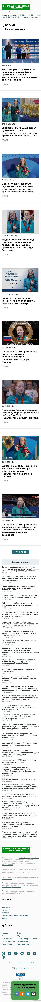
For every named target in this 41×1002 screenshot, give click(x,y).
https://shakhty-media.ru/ (29, 858)
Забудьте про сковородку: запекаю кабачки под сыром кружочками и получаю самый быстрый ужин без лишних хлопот (20, 651)
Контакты (6, 907)
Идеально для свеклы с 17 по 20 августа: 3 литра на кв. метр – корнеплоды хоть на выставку (20, 679)
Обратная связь (23, 944)
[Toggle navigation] (4, 12)
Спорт (5, 84)
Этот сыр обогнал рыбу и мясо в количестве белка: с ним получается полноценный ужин (18, 825)
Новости (5, 933)
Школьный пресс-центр (27, 939)
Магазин (5, 910)
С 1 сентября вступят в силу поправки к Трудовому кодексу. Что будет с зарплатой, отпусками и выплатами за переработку (19, 770)
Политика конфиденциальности (15, 916)
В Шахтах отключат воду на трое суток (19, 779)
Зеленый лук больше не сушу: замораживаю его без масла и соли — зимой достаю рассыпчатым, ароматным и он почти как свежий (20, 805)
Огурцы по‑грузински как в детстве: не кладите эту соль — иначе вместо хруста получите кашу (20, 815)
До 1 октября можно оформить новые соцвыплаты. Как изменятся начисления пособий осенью (19, 736)
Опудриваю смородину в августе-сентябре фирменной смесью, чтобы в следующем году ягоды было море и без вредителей (20, 834)
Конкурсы (6, 913)
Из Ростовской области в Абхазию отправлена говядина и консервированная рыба (20, 605)
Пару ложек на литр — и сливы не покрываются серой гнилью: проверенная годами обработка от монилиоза (20, 624)
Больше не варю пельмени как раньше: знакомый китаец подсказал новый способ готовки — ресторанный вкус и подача (20, 569)
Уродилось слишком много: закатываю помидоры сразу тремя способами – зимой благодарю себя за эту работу (20, 726)
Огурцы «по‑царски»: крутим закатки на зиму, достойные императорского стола (19, 596)
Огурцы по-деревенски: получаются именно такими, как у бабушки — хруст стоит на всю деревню (19, 633)
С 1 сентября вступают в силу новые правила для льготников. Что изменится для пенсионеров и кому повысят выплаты (20, 688)
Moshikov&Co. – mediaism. (26, 963)
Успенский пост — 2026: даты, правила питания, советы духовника (19, 761)
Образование (23, 936)
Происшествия (8, 941)
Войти (4, 918)
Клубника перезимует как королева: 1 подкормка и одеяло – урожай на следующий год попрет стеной (18, 662)
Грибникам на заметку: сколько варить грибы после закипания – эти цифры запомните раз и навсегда (19, 717)
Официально (22, 941)
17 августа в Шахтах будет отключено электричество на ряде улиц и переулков (20, 795)
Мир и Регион (7, 939)
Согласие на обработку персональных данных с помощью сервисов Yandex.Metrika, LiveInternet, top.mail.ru (20, 885)
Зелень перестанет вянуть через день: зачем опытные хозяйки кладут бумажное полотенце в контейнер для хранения (20, 787)
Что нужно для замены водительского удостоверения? (18, 670)
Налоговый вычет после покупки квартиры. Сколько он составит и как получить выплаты (18, 707)
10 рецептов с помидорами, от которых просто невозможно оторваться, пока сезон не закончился (19, 578)
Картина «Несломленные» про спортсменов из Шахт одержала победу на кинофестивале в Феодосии (20, 753)
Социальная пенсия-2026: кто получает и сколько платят (20, 642)
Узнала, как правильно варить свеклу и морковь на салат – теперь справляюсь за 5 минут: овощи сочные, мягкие (20, 698)
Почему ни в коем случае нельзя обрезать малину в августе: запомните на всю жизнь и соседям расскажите (20, 614)
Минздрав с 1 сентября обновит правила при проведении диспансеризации (19, 744)
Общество (6, 936)
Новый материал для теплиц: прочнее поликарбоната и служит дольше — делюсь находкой (18, 588)
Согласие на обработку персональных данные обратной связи (18, 892)
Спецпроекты (7, 944)
